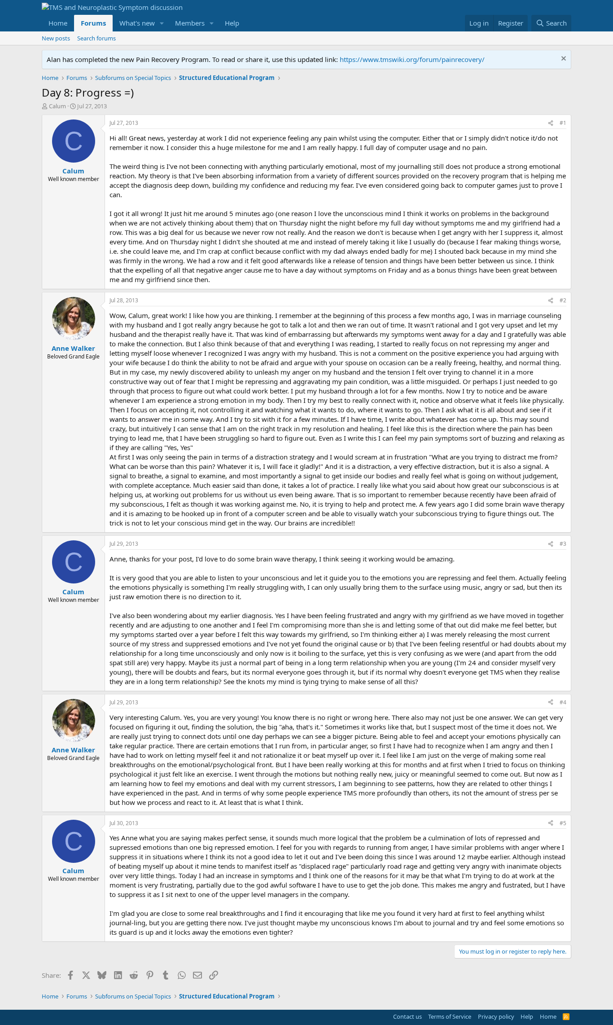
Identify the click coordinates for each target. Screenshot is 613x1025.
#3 (563, 544)
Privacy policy (496, 1016)
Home (57, 22)
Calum (57, 106)
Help (232, 22)
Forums (93, 22)
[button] (162, 23)
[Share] (550, 123)
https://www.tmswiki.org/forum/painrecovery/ (412, 59)
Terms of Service (449, 1016)
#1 (563, 123)
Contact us (407, 1016)
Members (190, 22)
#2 (563, 300)
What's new (137, 22)
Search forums (96, 38)
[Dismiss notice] (562, 59)
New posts (56, 38)
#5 (563, 823)
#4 (563, 702)
